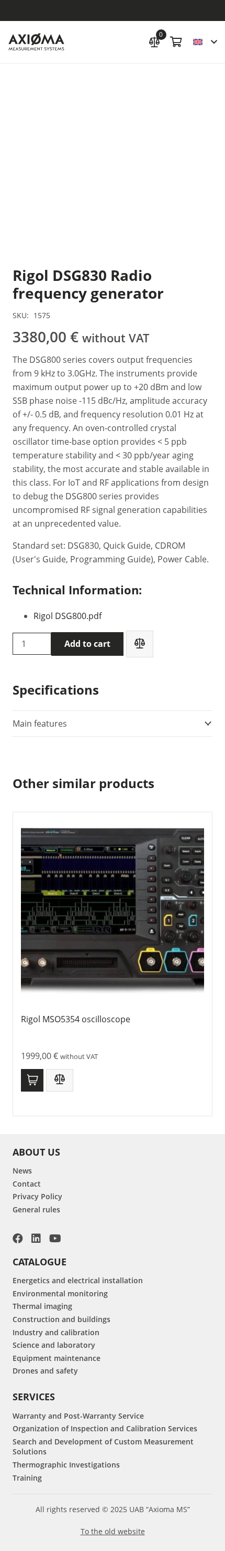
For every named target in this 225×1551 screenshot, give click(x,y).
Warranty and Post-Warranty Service (78, 1416)
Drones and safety (45, 1371)
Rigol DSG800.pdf (67, 616)
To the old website (113, 1531)
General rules (36, 1209)
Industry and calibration (56, 1332)
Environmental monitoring (60, 1293)
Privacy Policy (37, 1196)
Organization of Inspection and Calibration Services (105, 1428)
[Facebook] (18, 1238)
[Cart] (176, 42)
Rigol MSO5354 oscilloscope (75, 1019)
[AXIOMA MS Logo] (36, 42)
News (22, 1171)
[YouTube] (55, 1238)
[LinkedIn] (36, 1238)
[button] (205, 42)
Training (27, 1478)
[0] (154, 40)
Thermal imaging (42, 1306)
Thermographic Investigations (66, 1465)
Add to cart (87, 643)
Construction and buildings (61, 1319)
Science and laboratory (54, 1345)
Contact (27, 1184)
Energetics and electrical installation (78, 1280)
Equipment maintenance (56, 1358)
